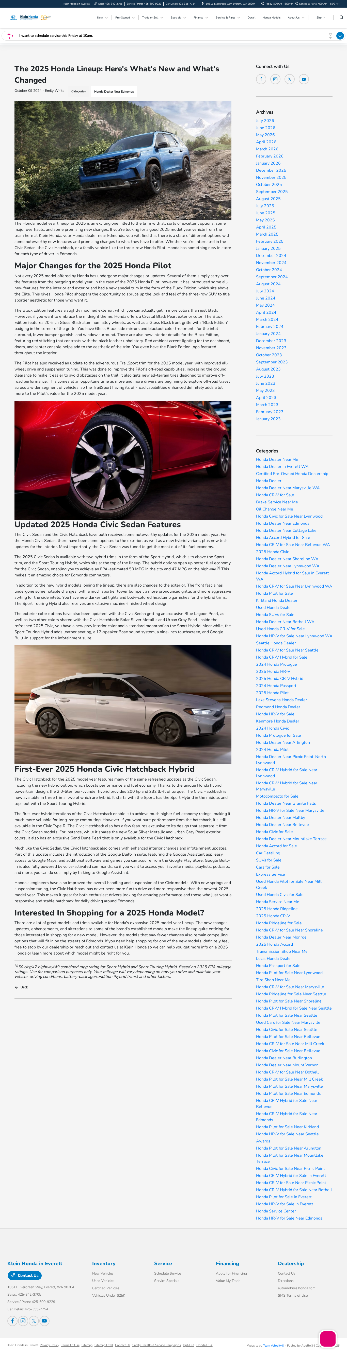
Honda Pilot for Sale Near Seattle (286, 1015)
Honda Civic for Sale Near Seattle (286, 1029)
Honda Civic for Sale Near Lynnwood (289, 516)
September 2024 (272, 277)
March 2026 (267, 149)
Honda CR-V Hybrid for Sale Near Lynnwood (286, 773)
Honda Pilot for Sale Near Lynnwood (289, 973)
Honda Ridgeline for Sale (279, 923)
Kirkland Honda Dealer (276, 600)
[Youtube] (304, 79)
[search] (341, 18)
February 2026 (269, 156)
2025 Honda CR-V (273, 916)
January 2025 (268, 248)
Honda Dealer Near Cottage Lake (286, 530)
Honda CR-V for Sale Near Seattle (287, 650)
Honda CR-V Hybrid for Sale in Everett (291, 1175)
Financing (227, 1263)
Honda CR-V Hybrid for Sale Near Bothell (294, 1190)
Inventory (104, 1263)
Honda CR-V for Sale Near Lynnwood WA (294, 586)
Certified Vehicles (105, 1288)
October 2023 (269, 355)
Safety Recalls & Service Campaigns (156, 1345)
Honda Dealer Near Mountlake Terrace (291, 839)
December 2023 (271, 341)
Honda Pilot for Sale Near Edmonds (288, 1093)
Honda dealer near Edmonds (98, 235)
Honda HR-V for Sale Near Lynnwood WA (294, 636)
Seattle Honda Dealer (276, 643)
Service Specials (166, 1280)
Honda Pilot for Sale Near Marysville (289, 1086)
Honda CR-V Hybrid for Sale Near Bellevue (286, 1103)
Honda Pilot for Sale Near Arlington (288, 1148)
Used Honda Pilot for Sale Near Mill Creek (289, 884)
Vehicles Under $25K (108, 1295)
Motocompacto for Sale (277, 796)
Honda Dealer (268, 481)
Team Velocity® (273, 1346)
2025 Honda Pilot (272, 693)
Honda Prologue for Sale (278, 735)
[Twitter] (290, 79)
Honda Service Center (276, 1211)
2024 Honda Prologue (276, 664)
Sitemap (87, 1345)
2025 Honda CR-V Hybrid (279, 678)
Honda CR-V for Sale (275, 495)
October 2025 (269, 184)
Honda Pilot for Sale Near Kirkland (287, 1127)
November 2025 (271, 177)
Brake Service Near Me (277, 502)
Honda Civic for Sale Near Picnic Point (290, 1168)
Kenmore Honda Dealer (277, 721)
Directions (286, 1280)
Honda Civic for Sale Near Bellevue (288, 1051)
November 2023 (271, 348)
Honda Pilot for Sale (274, 593)
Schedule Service (167, 1273)
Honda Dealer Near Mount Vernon (287, 1065)
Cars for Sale (268, 867)
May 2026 (265, 135)
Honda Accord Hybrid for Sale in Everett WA (292, 576)
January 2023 (268, 419)
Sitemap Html (103, 1345)
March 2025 (267, 234)
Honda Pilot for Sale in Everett (284, 1197)
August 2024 (268, 284)
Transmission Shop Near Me (282, 951)
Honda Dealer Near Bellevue (282, 824)
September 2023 (272, 362)
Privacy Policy (49, 1345)
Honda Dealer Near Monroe (281, 937)
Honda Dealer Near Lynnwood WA (288, 566)
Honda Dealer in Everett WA (282, 466)
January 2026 (268, 163)
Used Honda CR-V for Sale (280, 629)
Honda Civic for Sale (274, 832)
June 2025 (265, 213)
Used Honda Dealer (274, 607)
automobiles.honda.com (297, 1288)
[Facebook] (261, 79)
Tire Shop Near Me (273, 980)
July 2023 (265, 376)
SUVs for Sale (268, 860)
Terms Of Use (70, 1345)
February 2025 (269, 241)
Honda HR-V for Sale (275, 714)
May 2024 (265, 305)
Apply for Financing (231, 1273)
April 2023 (266, 397)
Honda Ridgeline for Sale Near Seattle (291, 994)
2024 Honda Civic (272, 728)
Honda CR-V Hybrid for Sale (281, 657)
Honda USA (204, 1345)
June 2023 (265, 383)
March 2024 (267, 319)
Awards (263, 1141)
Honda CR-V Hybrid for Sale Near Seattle (294, 1008)
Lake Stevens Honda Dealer (281, 700)
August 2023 (268, 369)
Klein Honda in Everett (22, 1345)
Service (163, 1263)
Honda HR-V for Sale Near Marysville (290, 810)
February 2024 (269, 326)
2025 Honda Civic (272, 552)
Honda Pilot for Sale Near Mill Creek (289, 1079)
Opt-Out (188, 1345)
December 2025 (271, 170)
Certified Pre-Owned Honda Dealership (292, 474)
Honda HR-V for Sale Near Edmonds (289, 1218)
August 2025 (268, 199)
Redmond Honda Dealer (278, 707)
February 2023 (269, 412)
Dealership (291, 1263)
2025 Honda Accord (274, 944)
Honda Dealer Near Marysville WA (288, 488)
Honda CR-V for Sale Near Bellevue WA (293, 545)
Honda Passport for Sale (278, 965)
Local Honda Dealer (274, 958)
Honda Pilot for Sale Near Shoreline (289, 1001)
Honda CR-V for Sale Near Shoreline (289, 930)
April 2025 (266, 227)
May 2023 (265, 390)
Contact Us (28, 1275)
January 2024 (268, 334)
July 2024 (265, 291)
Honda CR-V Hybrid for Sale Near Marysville (286, 786)
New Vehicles (103, 1273)
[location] (203, 4)
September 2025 (272, 192)
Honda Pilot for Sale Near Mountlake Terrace (289, 1158)
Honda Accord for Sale (276, 846)
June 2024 (265, 298)
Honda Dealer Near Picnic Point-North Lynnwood (291, 760)
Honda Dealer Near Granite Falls (286, 803)
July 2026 (265, 121)
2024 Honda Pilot (272, 749)
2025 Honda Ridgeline (277, 909)
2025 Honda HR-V (273, 671)
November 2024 (271, 263)
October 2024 (269, 270)
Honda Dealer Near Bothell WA (285, 622)
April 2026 (266, 142)
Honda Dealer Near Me (277, 459)
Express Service (270, 874)
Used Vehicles (103, 1280)
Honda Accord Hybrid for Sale (283, 537)
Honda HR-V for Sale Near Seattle (287, 1134)
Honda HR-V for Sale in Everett (284, 1204)
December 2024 (271, 255)
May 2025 (265, 220)
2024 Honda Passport (276, 686)
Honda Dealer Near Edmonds (114, 92)
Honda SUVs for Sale (275, 615)
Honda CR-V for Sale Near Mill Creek (290, 1044)
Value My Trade (228, 1280)
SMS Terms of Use (293, 1295)
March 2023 (267, 405)
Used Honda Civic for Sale (280, 894)
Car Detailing (268, 853)
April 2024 (266, 312)
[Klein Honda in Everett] (30, 17)
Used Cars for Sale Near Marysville (288, 1022)
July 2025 (265, 206)
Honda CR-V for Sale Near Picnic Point (291, 1183)
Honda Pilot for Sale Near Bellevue (288, 1036)
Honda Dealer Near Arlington (283, 742)
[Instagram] (275, 79)
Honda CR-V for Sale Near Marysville (290, 987)
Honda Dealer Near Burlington (284, 1058)
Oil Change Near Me (274, 509)
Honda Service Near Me (277, 902)
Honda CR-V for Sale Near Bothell (287, 1072)
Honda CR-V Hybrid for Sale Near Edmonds (286, 1117)
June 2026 (265, 128)
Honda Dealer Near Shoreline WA (287, 559)
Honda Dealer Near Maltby (280, 817)
